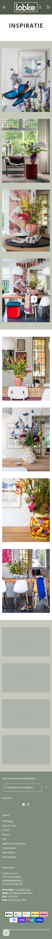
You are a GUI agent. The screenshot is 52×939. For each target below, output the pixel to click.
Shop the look (9, 825)
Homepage (7, 821)
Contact (6, 829)
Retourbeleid (8, 852)
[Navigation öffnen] (4, 7)
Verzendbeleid (9, 847)
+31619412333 (22, 889)
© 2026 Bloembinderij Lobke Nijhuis (17, 929)
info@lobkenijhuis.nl (12, 880)
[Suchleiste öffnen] (40, 7)
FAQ (4, 838)
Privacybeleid (8, 856)
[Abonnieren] (46, 788)
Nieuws (6, 834)
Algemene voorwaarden (14, 843)
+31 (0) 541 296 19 (11, 883)
